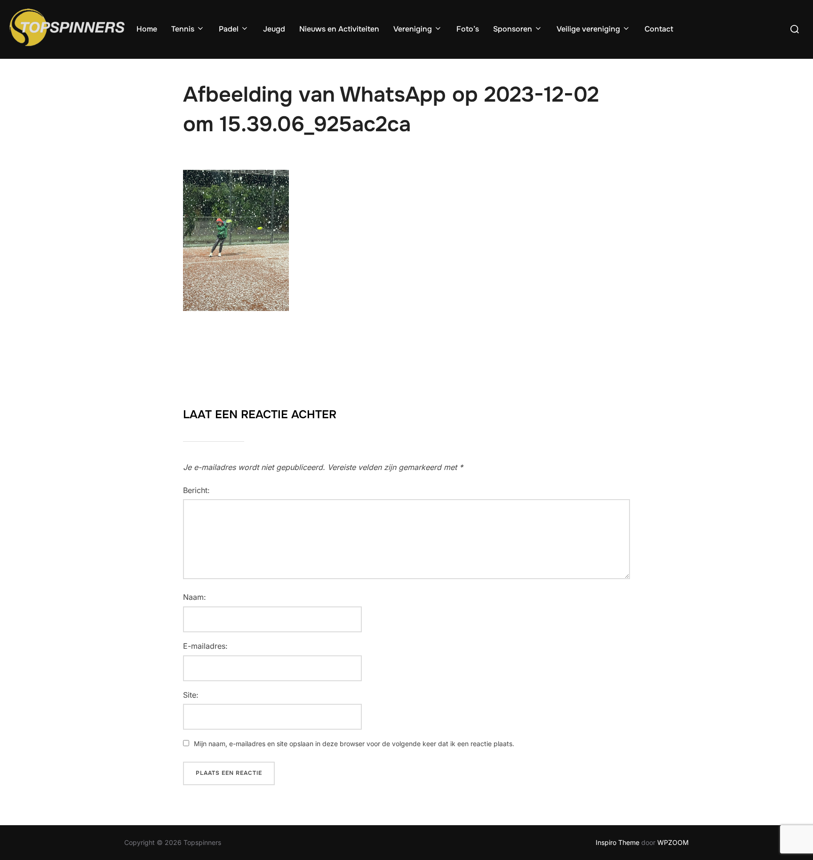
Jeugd (274, 29)
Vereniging (412, 29)
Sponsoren (512, 29)
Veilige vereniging (588, 29)
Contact (659, 29)
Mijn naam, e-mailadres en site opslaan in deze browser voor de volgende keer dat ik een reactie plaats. (354, 744)
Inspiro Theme (617, 842)
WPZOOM (673, 842)
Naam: (194, 597)
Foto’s (467, 29)
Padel (229, 29)
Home (146, 29)
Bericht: (196, 490)
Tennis (182, 29)
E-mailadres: (205, 646)
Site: (191, 695)
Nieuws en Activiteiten (339, 29)
